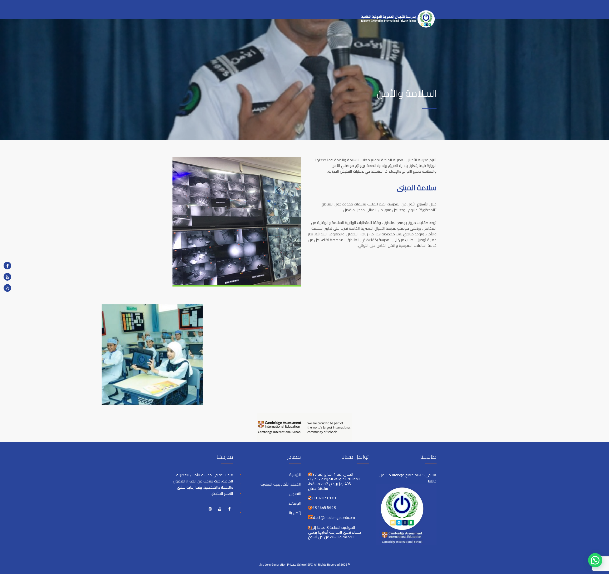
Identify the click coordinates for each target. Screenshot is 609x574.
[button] (595, 560)
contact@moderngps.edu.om (331, 517)
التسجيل (295, 493)
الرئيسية (295, 474)
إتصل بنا (295, 513)
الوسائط (295, 503)
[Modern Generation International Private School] (396, 16)
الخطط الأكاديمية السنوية (280, 484)
